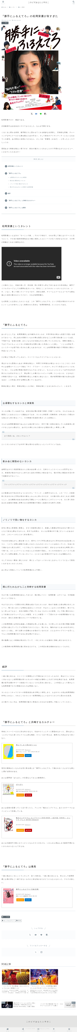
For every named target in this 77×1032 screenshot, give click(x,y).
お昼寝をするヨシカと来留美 (18, 177)
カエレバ (28, 789)
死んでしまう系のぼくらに (26, 745)
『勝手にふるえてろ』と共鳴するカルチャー (21, 200)
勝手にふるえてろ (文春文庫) (27, 889)
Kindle (28, 755)
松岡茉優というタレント (15, 166)
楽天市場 (28, 795)
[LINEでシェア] (40, 113)
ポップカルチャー (9, 920)
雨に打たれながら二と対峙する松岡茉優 (21, 187)
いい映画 (6, 917)
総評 (9, 193)
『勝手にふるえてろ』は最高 (17, 207)
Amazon (20, 755)
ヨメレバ (28, 750)
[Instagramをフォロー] (41, 952)
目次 (35, 159)
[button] (45, 113)
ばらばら (19, 784)
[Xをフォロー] (36, 952)
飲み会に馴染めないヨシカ (17, 180)
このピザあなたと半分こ (38, 2)
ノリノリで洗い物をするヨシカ (19, 184)
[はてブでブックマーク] (36, 113)
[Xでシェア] (31, 113)
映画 (19, 920)
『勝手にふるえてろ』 (15, 173)
